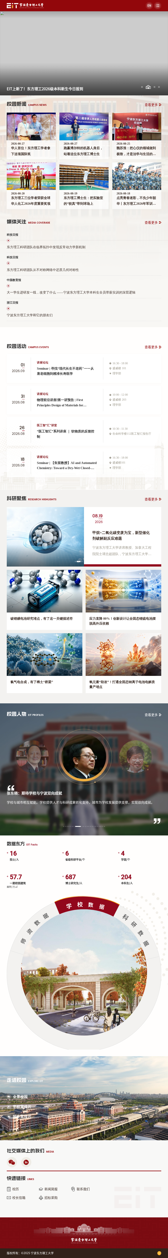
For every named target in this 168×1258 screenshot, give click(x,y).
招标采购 (51, 1197)
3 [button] (82, 562)
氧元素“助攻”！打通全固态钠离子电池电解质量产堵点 (122, 684)
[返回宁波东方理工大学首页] (25, 4)
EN (149, 5)
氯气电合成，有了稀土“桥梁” (31, 682)
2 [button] (78, 562)
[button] (142, 87)
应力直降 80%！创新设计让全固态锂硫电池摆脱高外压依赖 (122, 621)
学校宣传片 (22, 1107)
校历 (15, 1189)
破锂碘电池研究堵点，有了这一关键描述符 (41, 618)
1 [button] (76, 562)
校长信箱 (18, 1197)
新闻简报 (51, 1189)
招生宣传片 (22, 1116)
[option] (84, 537)
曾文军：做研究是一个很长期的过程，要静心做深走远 (51, 793)
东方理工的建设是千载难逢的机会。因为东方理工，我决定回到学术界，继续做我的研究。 (72, 805)
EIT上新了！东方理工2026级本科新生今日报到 (45, 89)
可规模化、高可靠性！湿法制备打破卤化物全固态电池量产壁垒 (121, 535)
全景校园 (20, 1097)
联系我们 (83, 1189)
